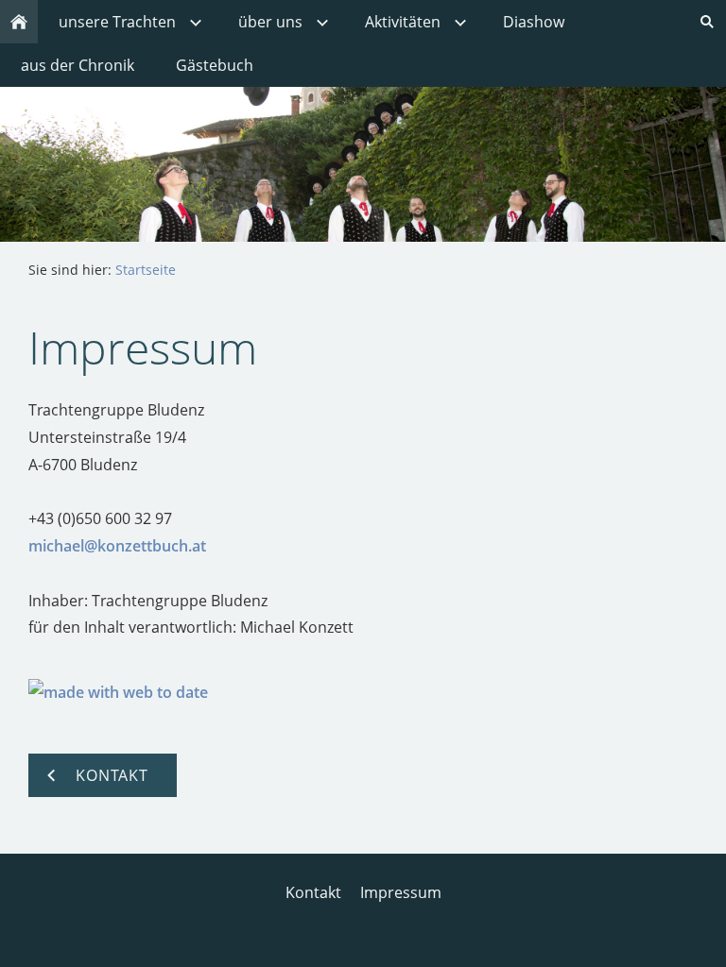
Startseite (145, 270)
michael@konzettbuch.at (117, 545)
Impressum (400, 892)
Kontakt (313, 892)
